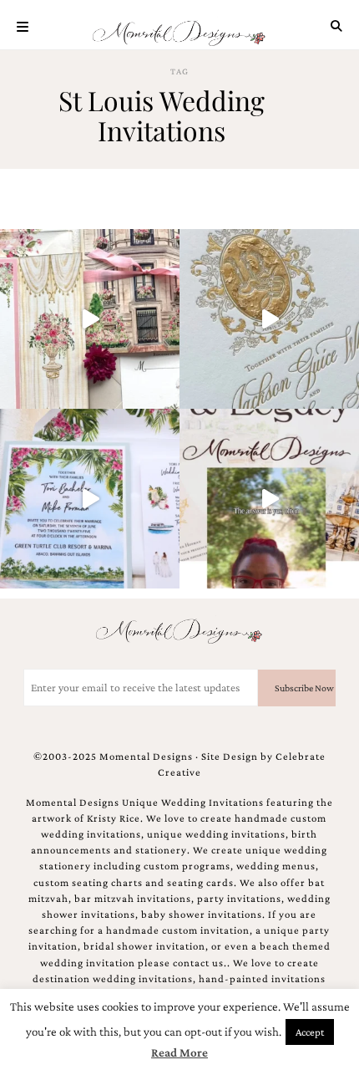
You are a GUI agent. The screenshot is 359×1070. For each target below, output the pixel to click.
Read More (179, 1052)
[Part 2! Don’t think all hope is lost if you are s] (269, 498)
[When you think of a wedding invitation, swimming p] (90, 498)
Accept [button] (310, 1032)
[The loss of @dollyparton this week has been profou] (90, 319)
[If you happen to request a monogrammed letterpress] (269, 319)
